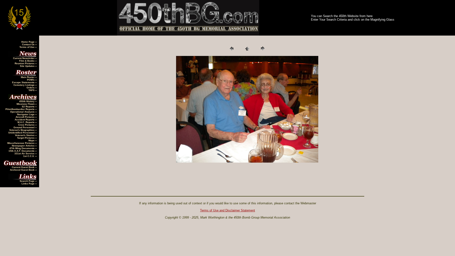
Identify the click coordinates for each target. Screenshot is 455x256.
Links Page (28, 183)
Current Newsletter (24, 58)
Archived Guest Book (22, 170)
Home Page (28, 42)
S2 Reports (28, 106)
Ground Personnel (24, 127)
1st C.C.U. (29, 156)
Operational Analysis (22, 111)
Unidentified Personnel (21, 132)
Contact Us (28, 44)
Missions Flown (26, 104)
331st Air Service (24, 153)
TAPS (31, 90)
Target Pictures (26, 138)
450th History (27, 101)
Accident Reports (25, 119)
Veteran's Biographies (22, 130)
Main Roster (28, 77)
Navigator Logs (26, 114)
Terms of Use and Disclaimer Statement (227, 210)
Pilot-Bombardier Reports (20, 109)
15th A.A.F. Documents (22, 151)
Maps (31, 140)
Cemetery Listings (24, 85)
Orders (31, 87)
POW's (31, 79)
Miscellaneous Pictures (21, 143)
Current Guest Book (23, 167)
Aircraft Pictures (25, 117)
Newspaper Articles (23, 145)
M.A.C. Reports (26, 122)
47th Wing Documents (22, 148)
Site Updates (27, 66)
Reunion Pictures (25, 63)
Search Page (27, 181)
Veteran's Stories (25, 135)
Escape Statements (23, 82)
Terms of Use (27, 47)
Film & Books (27, 60)
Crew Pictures (26, 124)
